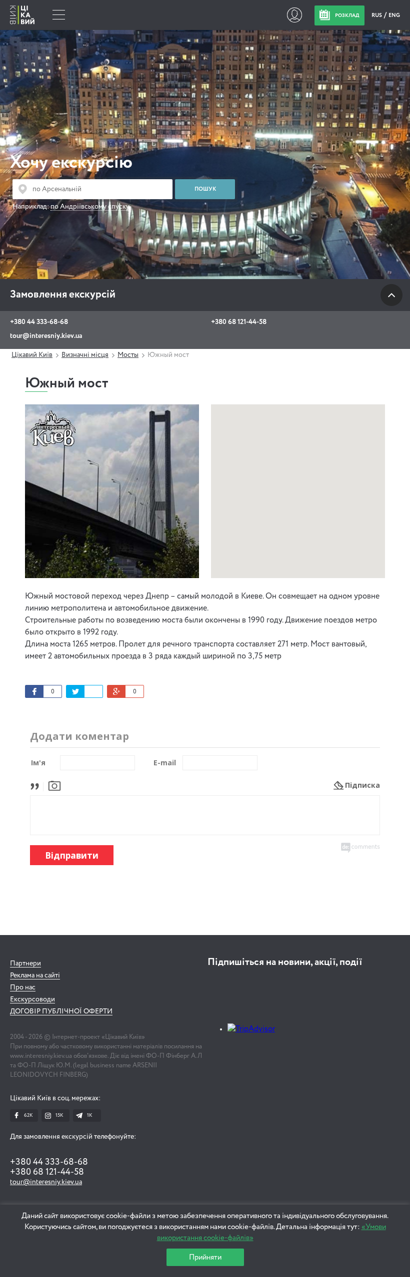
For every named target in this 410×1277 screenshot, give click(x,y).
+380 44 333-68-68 (39, 322)
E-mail (165, 762)
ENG (394, 15)
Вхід (294, 15)
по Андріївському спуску (90, 206)
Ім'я (38, 762)
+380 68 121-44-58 (238, 322)
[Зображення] (55, 785)
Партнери (25, 963)
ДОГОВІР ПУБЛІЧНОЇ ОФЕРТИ (61, 1011)
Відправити (71, 855)
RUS (377, 15)
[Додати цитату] (37, 785)
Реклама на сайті (35, 975)
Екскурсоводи (32, 999)
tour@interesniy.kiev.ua (46, 335)
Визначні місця (85, 354)
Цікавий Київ (32, 354)
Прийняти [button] (205, 1257)
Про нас (23, 987)
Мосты (128, 354)
